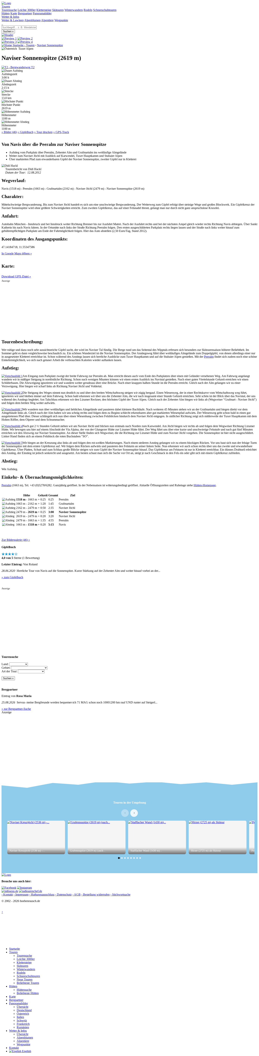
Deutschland (24, 1010)
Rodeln (88, 10)
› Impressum (21, 894)
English (26, 1051)
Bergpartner (25, 13)
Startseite (14, 948)
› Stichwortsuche (120, 894)
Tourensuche (9, 10)
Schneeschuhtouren (104, 10)
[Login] (2, 23)
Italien (20, 1017)
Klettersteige (43, 10)
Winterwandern (73, 10)
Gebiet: (6, 667)
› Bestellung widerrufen (95, 894)
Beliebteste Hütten (28, 993)
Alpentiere (47, 20)
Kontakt (14, 1047)
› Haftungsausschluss (41, 894)
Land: (5, 664)
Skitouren (58, 10)
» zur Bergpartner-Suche (16, 708)
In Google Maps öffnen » (17, 253)
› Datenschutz (63, 894)
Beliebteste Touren (28, 982)
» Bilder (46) (9, 132)
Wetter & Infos (10, 16)
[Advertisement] (129, 309)
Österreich (23, 1013)
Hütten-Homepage (205, 485)
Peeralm (209, 356)
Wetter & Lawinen (13, 20)
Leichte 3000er (27, 10)
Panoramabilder (42, 13)
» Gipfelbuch (25, 132)
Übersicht (22, 1006)
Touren (6, 6)
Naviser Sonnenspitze (50, 45)
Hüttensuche (24, 989)
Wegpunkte (61, 20)
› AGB (76, 894)
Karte (13, 13)
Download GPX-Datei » (16, 276)
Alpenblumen (32, 20)
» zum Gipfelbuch (12, 577)
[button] (119, 858)
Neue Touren (24, 979)
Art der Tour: (9, 671)
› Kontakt (7, 894)
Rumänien (23, 1027)
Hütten (6, 13)
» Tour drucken (43, 132)
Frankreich (23, 1023)
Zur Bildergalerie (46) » (16, 539)
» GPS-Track (61, 132)
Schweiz (22, 1020)
